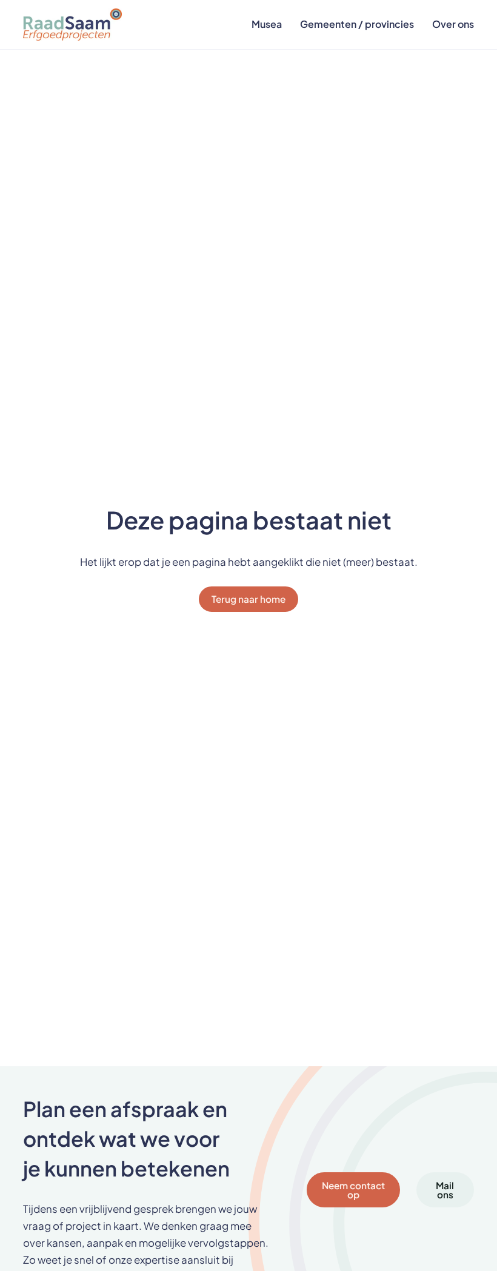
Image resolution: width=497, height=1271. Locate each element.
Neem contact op (353, 1190)
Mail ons (445, 1190)
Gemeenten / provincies (357, 24)
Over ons (453, 24)
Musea (267, 24)
